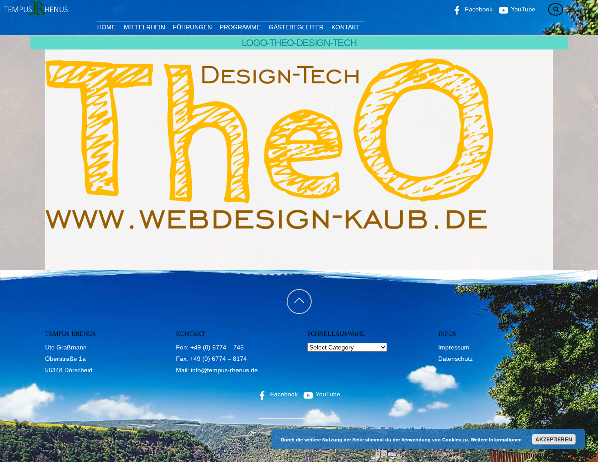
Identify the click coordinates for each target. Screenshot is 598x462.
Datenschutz (455, 358)
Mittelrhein (144, 27)
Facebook (283, 394)
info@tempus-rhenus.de (224, 370)
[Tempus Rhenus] (35, 13)
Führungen (192, 27)
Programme (240, 27)
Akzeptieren (553, 439)
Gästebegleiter (296, 27)
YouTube (327, 394)
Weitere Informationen (496, 439)
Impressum (453, 347)
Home (106, 27)
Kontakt (345, 27)
